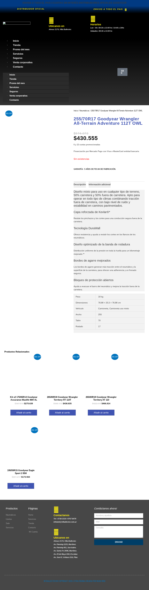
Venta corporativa (22, 62)
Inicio (16, 41)
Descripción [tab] (80, 184)
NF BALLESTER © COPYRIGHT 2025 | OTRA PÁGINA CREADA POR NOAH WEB (74, 581)
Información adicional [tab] (100, 184)
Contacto (18, 67)
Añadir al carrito (23, 412)
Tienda (17, 45)
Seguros (17, 58)
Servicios (18, 54)
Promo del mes (21, 49)
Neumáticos (84, 111)
